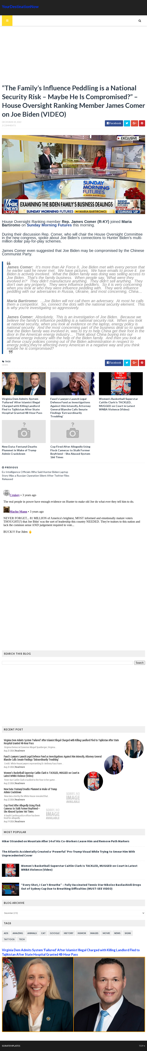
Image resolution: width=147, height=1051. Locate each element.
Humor (82, 933)
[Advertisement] (73, 56)
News (5, 365)
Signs (128, 933)
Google (55, 933)
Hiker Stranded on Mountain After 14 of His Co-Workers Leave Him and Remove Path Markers (65, 841)
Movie (106, 933)
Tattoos (9, 939)
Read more (20, 750)
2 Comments (9, 125)
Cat (43, 933)
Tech (22, 939)
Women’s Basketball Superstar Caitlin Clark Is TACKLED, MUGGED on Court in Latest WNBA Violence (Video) (118, 404)
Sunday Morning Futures (49, 225)
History (68, 933)
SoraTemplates (11, 1045)
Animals (32, 933)
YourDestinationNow (20, 6)
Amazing (18, 933)
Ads (6, 933)
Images (94, 933)
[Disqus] (73, 536)
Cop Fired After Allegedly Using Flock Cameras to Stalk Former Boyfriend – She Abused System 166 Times (70, 452)
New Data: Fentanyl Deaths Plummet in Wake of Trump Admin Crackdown (19, 450)
